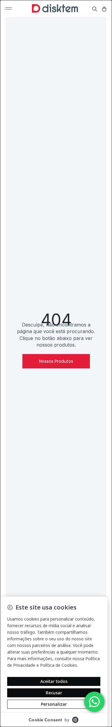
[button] (8, 8)
